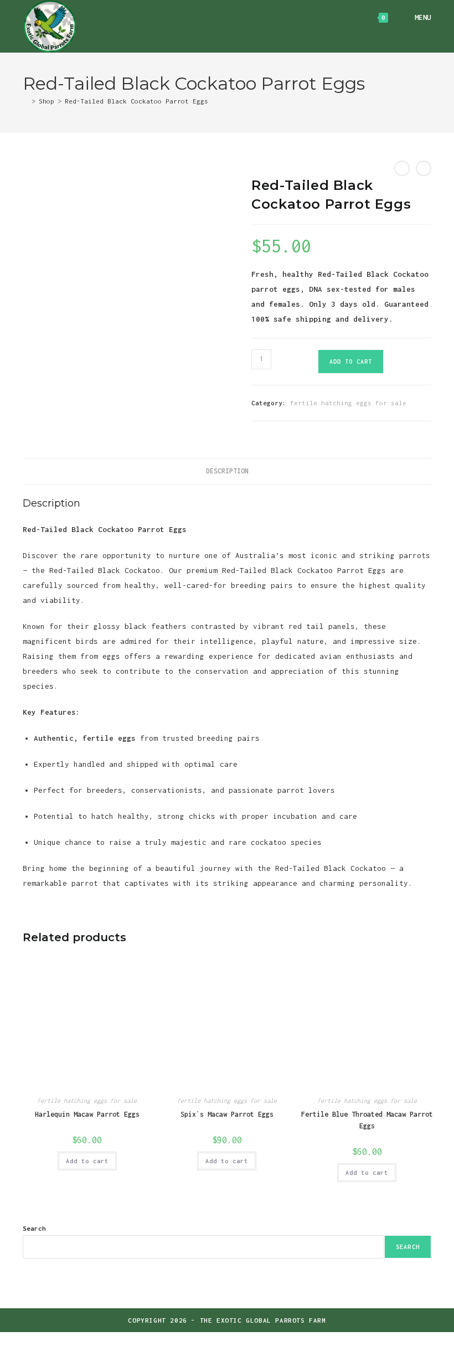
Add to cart (350, 361)
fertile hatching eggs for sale (348, 402)
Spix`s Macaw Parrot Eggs (227, 1114)
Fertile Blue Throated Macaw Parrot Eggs (367, 1120)
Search (34, 1228)
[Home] (25, 101)
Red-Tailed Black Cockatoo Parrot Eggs (136, 101)
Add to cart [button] (87, 1161)
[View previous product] (402, 168)
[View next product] (423, 168)
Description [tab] (227, 471)
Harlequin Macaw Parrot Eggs (87, 1114)
